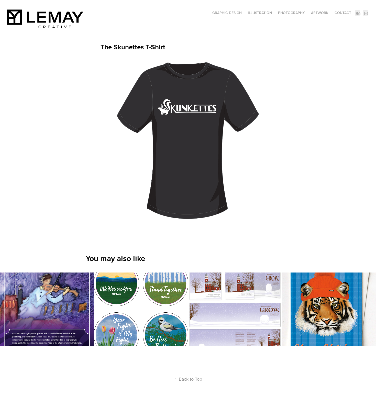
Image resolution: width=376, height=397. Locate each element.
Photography (291, 12)
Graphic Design (227, 12)
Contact (343, 12)
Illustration (260, 12)
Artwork (319, 12)
